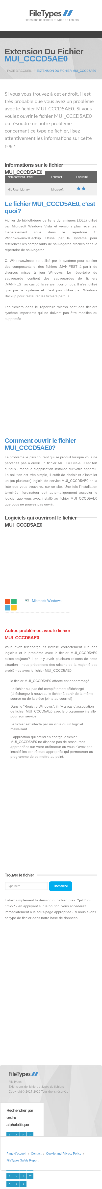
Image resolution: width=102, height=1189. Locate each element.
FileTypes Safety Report (22, 1160)
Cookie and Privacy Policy (63, 1153)
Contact (36, 1153)
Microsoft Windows (46, 601)
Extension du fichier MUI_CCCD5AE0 (66, 71)
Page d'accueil (19, 71)
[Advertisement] (51, 379)
